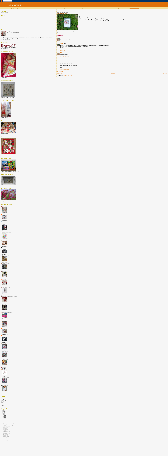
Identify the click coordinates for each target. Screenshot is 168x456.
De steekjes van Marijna (6, 255)
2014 (3, 415)
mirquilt (3, 335)
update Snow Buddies (6, 436)
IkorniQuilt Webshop (6, 295)
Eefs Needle (4, 271)
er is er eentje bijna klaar (6, 426)
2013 (3, 416)
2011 (3, 418)
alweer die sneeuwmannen (7, 433)
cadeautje (2, 400)
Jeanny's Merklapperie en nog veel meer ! (10, 296)
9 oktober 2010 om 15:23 (64, 50)
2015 (3, 414)
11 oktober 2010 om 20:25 (64, 56)
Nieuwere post (60, 73)
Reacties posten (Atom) (67, 75)
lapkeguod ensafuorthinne (7, 312)
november (4, 421)
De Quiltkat (4, 247)
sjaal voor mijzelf (5, 429)
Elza (9, 31)
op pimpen (4, 430)
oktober (4, 422)
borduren (2, 398)
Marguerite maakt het (6, 320)
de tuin (4, 432)
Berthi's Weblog (5, 221)
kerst (60, 32)
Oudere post (164, 73)
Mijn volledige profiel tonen (5, 39)
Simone (62, 37)
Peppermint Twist (5, 435)
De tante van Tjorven (6, 263)
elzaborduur (15, 5)
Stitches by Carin (5, 377)
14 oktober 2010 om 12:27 (64, 69)
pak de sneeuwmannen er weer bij (8, 423)
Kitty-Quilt (4, 304)
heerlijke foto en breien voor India (8, 425)
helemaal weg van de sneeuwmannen (9, 438)
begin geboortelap (5, 434)
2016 (3, 413)
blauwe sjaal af (5, 428)
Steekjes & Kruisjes (6, 369)
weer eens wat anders (6, 431)
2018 (3, 411)
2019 (3, 410)
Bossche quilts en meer (6, 232)
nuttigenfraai (4, 343)
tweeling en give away (6, 437)
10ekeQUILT (4, 206)
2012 (3, 417)
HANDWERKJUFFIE (6, 287)
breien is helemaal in (6, 427)
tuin (1, 405)
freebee (2, 401)
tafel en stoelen (5, 424)
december (4, 420)
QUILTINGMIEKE (5, 359)
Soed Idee (4, 367)
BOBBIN (3, 224)
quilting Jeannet (5, 351)
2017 (3, 412)
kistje (2, 403)
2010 (3, 419)
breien (2, 399)
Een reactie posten (60, 71)
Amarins (62, 43)
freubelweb (4, 279)
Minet (61, 52)
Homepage (113, 73)
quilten (2, 404)
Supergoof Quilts (5, 385)
